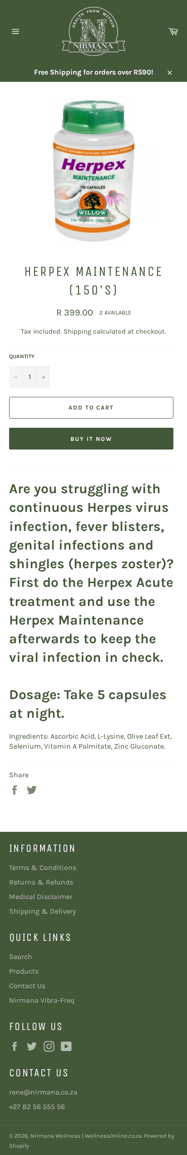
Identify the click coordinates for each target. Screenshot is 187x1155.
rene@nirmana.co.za (43, 1092)
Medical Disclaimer (41, 896)
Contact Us (27, 985)
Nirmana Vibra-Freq (41, 1000)
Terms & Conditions (42, 867)
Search (20, 956)
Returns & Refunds (41, 882)
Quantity (21, 356)
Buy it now (91, 438)
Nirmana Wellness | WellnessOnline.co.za (86, 1135)
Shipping (77, 331)
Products (24, 971)
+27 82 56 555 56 (37, 1106)
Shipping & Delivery (42, 911)
